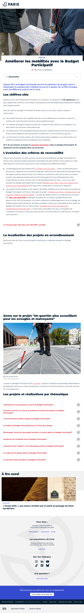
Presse (45, 602)
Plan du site (78, 602)
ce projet (36, 383)
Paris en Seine (35, 609)
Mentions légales (7, 602)
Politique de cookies (65, 602)
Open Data (52, 602)
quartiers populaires (40, 145)
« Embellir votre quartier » (45, 169)
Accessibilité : (28, 602)
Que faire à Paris (17, 609)
